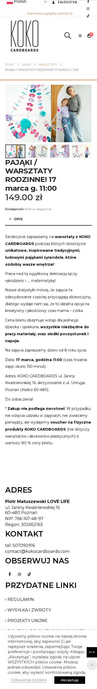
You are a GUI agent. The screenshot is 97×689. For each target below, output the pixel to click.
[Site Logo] (24, 35)
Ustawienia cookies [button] (29, 680)
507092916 (24, 545)
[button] (68, 35)
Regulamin (21, 599)
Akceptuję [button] (70, 680)
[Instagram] (88, 8)
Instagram (19, 574)
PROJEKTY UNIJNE (28, 620)
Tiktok (29, 574)
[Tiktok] (88, 15)
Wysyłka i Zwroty (29, 610)
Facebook (9, 574)
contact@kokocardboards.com (37, 551)
